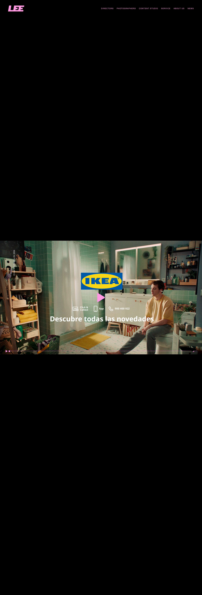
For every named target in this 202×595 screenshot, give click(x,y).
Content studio (148, 8)
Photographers (126, 8)
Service (166, 8)
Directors (107, 8)
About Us (179, 8)
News (191, 8)
